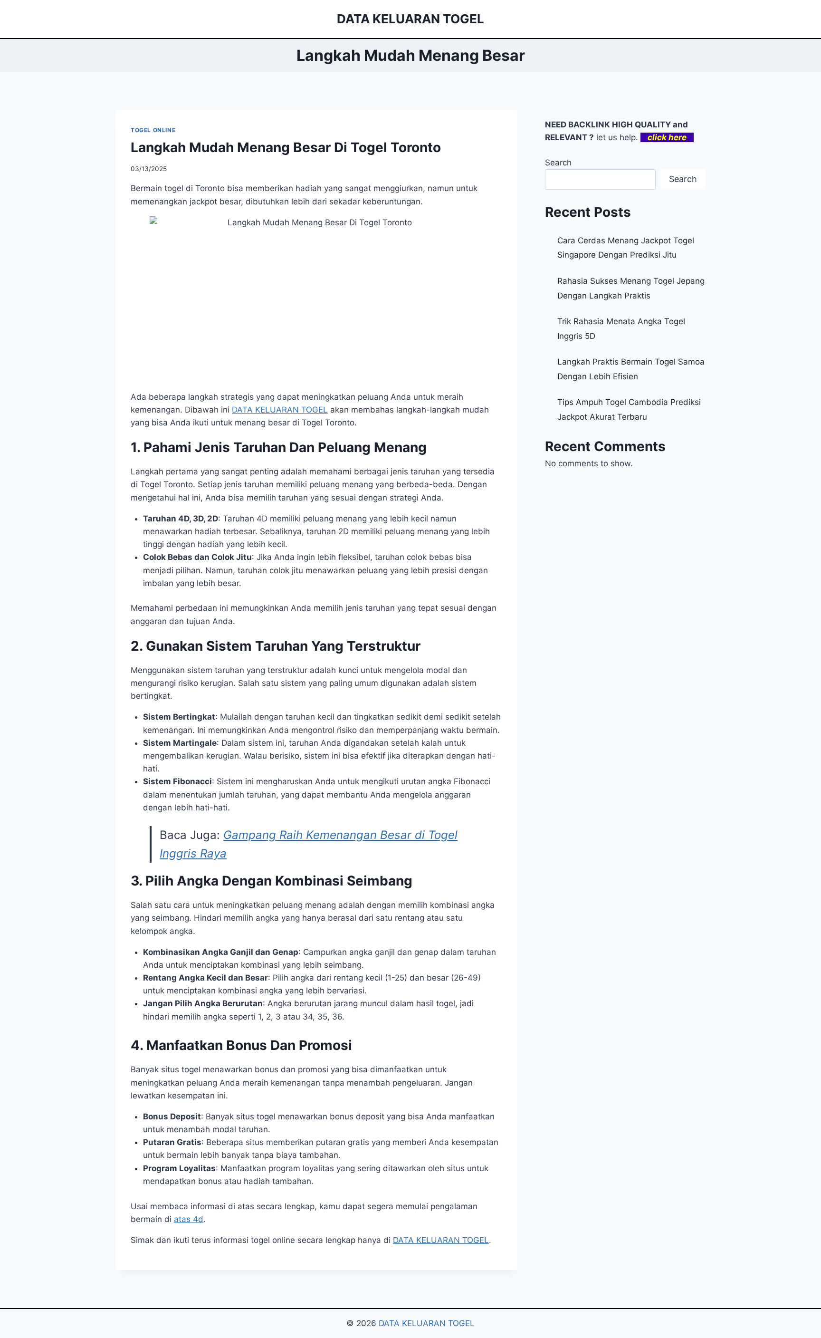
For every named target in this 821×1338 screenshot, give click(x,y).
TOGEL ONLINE (153, 130)
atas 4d (188, 1219)
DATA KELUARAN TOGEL (280, 409)
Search (558, 162)
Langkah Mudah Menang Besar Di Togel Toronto (286, 147)
